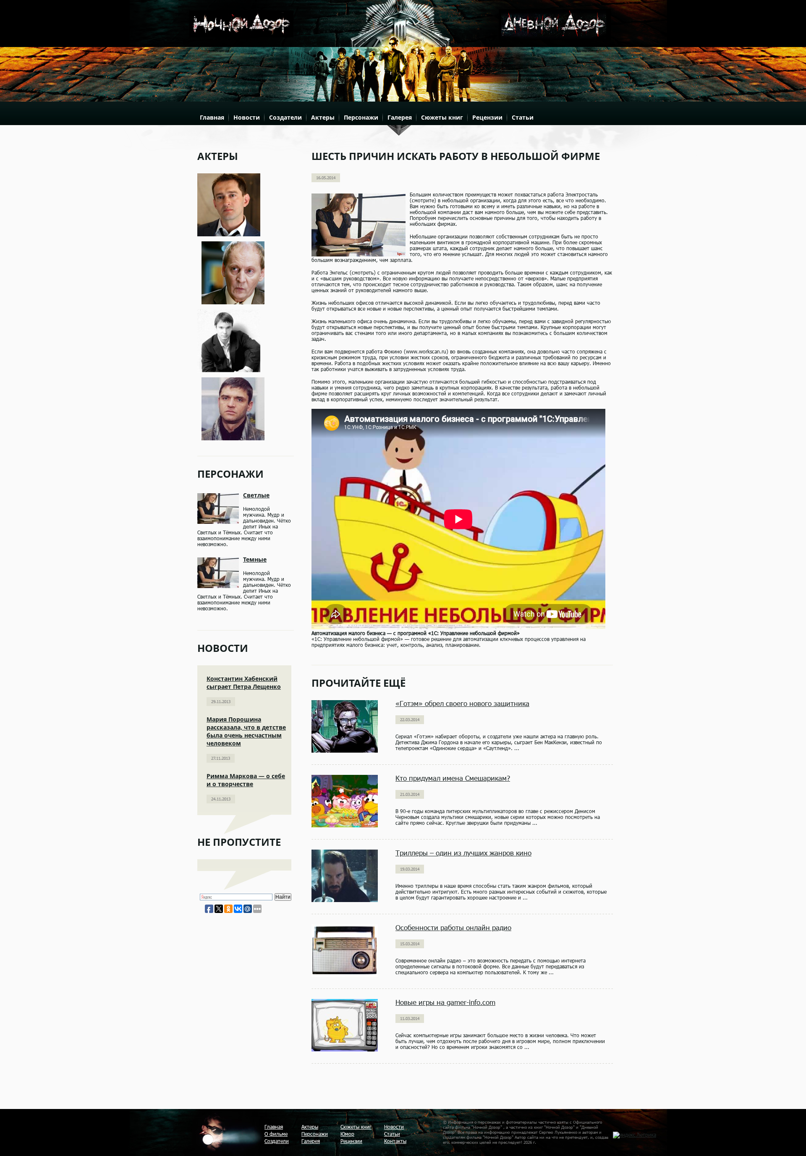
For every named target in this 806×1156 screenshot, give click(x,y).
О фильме (276, 1134)
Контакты (395, 1141)
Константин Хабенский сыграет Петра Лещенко (244, 682)
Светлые (256, 495)
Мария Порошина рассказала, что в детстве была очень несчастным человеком (246, 731)
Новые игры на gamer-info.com (445, 1002)
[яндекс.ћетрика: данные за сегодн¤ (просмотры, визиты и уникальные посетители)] (634, 1135)
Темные (255, 559)
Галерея (399, 117)
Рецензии (487, 117)
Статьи (523, 117)
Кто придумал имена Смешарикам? (452, 778)
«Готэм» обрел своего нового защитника (462, 703)
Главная (212, 117)
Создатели (285, 117)
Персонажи (361, 117)
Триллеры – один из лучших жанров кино (463, 852)
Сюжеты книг (442, 117)
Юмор (347, 1134)
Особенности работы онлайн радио (453, 927)
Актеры (323, 117)
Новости (246, 117)
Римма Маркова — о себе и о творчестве (246, 780)
